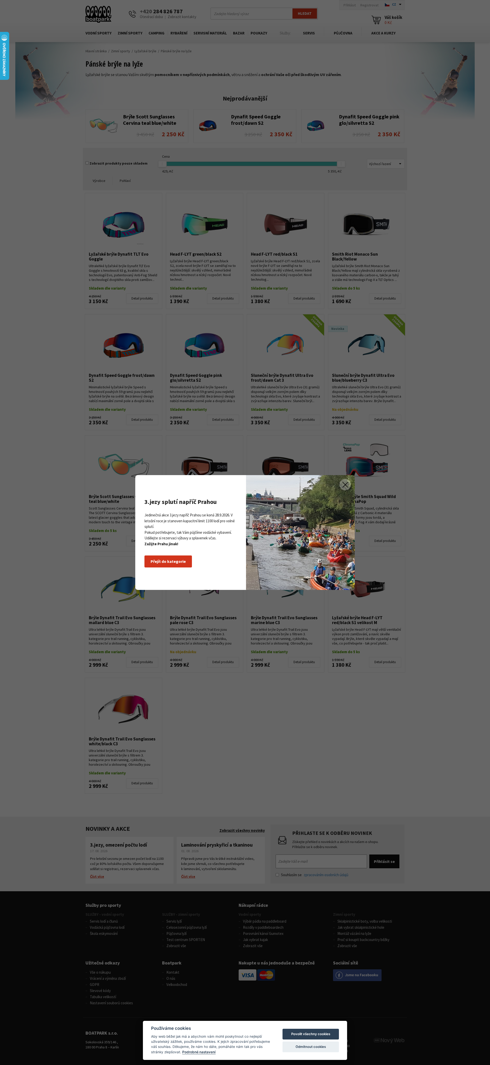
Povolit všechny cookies (310, 1034)
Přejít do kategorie (168, 561)
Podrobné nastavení (199, 1052)
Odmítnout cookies (311, 1047)
